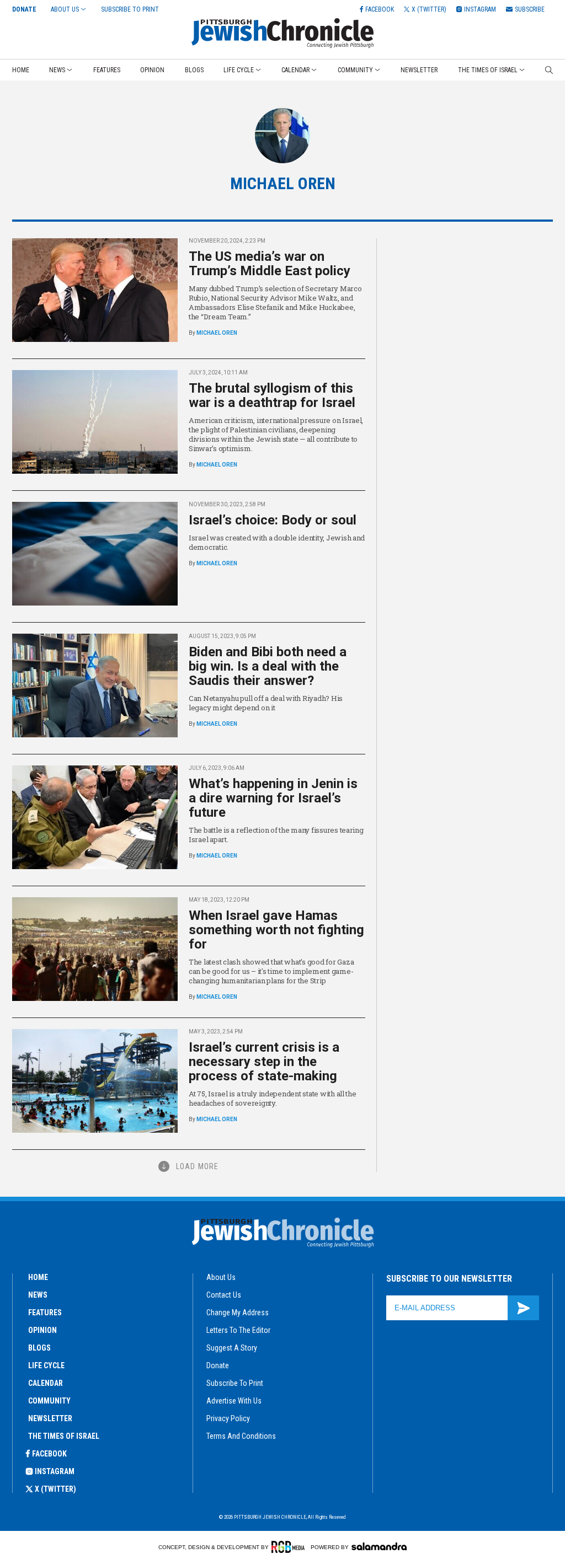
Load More (197, 1166)
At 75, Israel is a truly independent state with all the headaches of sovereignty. (272, 1098)
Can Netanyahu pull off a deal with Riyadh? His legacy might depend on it (266, 703)
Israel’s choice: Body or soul (272, 520)
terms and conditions (241, 1436)
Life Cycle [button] (238, 70)
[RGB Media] (289, 1547)
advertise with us (234, 1400)
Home (20, 70)
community (49, 1400)
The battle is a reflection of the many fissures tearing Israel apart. (276, 834)
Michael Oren (216, 333)
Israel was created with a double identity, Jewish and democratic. (277, 542)
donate (217, 1365)
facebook (49, 1453)
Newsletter (419, 70)
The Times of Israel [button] (488, 70)
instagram (54, 1471)
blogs (39, 1347)
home (38, 1277)
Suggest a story (231, 1347)
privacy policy (228, 1418)
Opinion (152, 70)
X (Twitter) (55, 1489)
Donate (24, 9)
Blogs (194, 70)
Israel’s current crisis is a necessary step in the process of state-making (264, 1062)
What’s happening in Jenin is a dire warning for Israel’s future (273, 798)
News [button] (57, 70)
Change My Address (237, 1312)
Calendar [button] (295, 70)
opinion (42, 1330)
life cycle (46, 1365)
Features (106, 70)
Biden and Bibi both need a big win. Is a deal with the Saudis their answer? (268, 666)
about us (221, 1277)
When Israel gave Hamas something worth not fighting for (276, 930)
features (45, 1312)
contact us (223, 1294)
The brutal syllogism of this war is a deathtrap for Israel (272, 395)
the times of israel (63, 1436)
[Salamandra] (379, 1546)
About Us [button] (65, 9)
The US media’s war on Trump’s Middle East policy (269, 263)
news (37, 1294)
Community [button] (355, 70)
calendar (45, 1383)
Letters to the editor (238, 1330)
